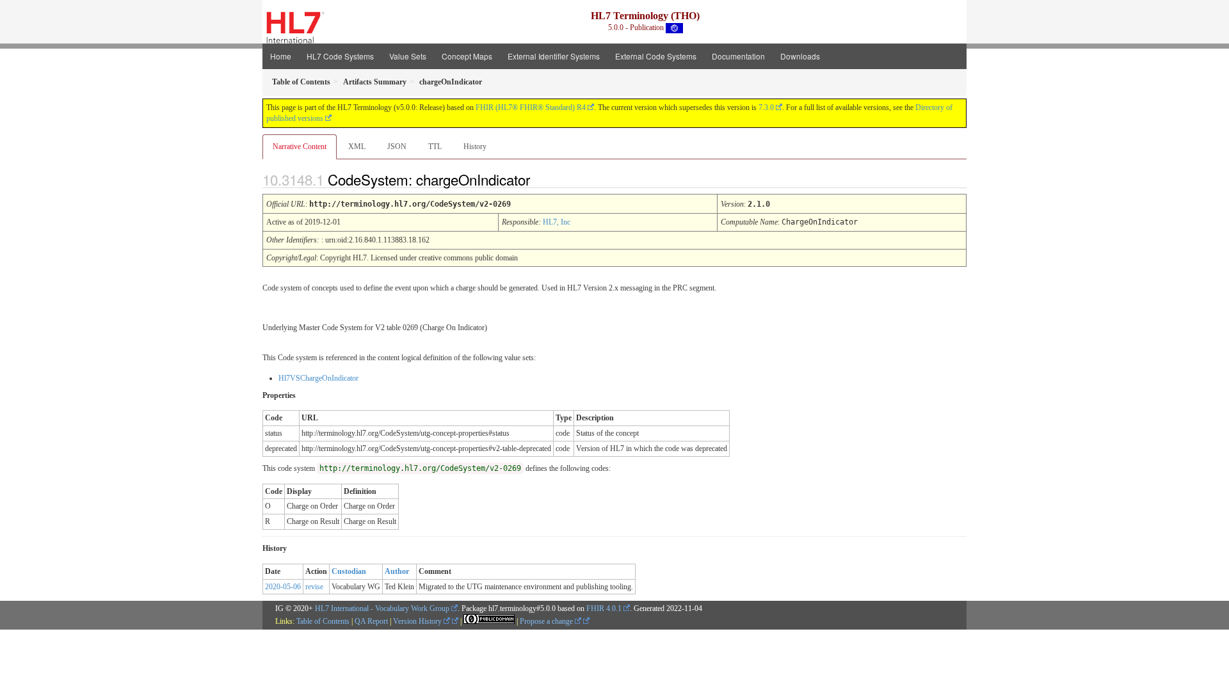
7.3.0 (766, 107)
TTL (435, 146)
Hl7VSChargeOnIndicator (318, 378)
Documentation (738, 56)
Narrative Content (299, 146)
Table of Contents (322, 621)
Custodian (349, 571)
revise (314, 586)
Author (397, 571)
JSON (396, 146)
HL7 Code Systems (340, 56)
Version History (418, 621)
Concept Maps (467, 56)
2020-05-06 (283, 586)
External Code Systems (655, 56)
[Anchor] (541, 179)
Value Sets (407, 56)
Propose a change (547, 621)
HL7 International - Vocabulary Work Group (382, 608)
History (474, 146)
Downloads (800, 56)
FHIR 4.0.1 (604, 608)
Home (280, 56)
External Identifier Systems (554, 56)
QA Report (371, 621)
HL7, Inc (556, 222)
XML (356, 146)
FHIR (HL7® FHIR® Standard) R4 (531, 107)
